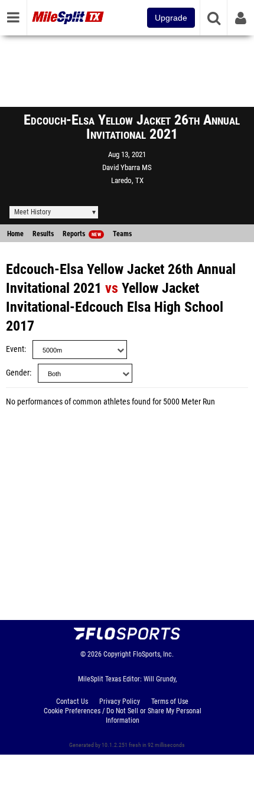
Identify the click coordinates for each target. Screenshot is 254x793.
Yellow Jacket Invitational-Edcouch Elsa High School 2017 (114, 307)
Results (43, 234)
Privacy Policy (119, 701)
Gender (18, 373)
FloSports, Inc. (153, 654)
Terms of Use (169, 701)
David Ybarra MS (127, 167)
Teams (122, 234)
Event (15, 349)
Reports (82, 234)
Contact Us (72, 701)
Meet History (32, 212)
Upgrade (171, 17)
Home (15, 234)
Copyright (117, 654)
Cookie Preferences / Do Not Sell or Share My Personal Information (122, 716)
